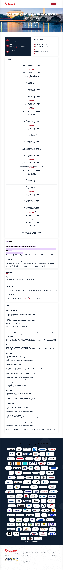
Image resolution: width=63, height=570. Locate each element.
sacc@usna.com (12, 52)
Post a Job (43, 553)
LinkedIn (52, 553)
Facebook (53, 552)
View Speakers (31, 69)
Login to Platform (31, 29)
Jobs (49, 3)
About (42, 3)
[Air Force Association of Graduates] (8, 559)
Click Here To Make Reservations (15, 47)
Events (45, 3)
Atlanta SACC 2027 (26, 555)
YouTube (52, 557)
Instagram (53, 555)
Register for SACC (35, 552)
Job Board (34, 553)
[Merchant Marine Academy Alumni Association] (14, 559)
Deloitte (35, 472)
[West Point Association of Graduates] (6, 559)
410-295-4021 (7, 555)
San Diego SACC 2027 (26, 559)
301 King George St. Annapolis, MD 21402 (11, 553)
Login (54, 3)
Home (39, 3)
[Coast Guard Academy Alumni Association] (16, 559)
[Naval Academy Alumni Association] (11, 559)
